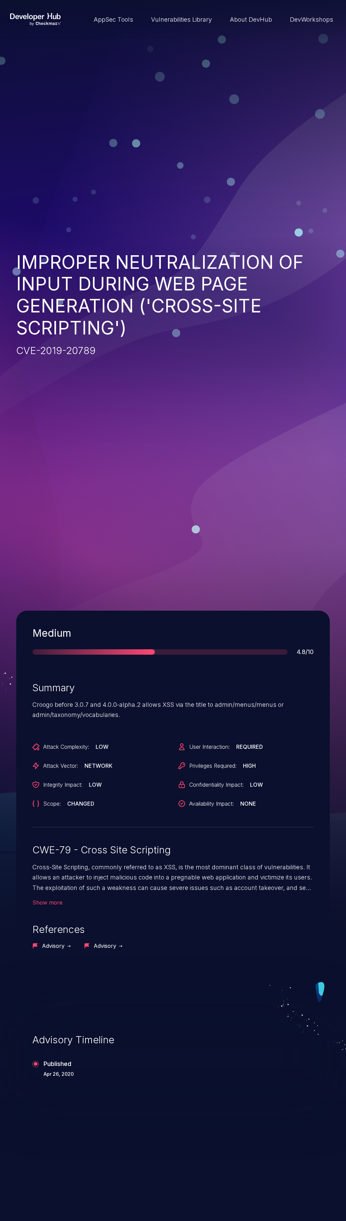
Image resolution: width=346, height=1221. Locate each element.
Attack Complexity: (66, 746)
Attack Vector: (60, 765)
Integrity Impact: (62, 784)
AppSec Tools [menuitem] (113, 19)
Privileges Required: (213, 765)
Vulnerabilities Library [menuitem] (181, 19)
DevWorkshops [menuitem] (311, 19)
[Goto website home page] (35, 19)
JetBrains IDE (209, 1178)
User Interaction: (209, 746)
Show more (47, 902)
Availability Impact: (211, 803)
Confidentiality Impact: (216, 784)
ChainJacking (48, 1178)
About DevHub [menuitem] (251, 19)
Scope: (52, 803)
